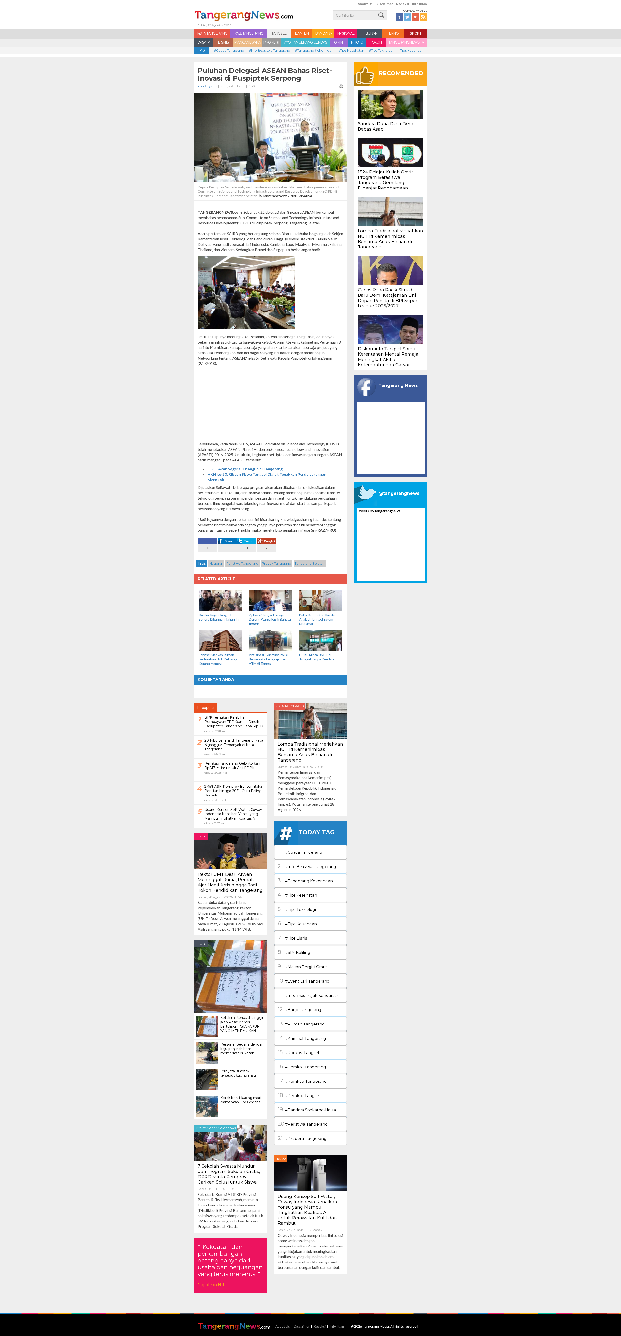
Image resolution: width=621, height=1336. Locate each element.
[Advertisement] (270, 404)
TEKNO (393, 33)
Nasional (216, 563)
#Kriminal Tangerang (302, 1038)
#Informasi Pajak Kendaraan (308, 995)
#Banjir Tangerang (299, 1009)
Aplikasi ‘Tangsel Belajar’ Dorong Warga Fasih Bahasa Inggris (270, 619)
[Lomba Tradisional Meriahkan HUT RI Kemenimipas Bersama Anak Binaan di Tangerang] (310, 720)
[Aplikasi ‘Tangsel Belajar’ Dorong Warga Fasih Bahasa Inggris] (270, 600)
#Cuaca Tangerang (229, 50)
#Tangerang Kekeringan (314, 50)
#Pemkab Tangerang (302, 1081)
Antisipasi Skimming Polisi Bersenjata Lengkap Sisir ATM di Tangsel (268, 659)
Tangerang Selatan (310, 563)
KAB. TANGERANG (248, 33)
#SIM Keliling (294, 952)
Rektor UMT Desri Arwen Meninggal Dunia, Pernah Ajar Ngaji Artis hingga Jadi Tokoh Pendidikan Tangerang (230, 882)
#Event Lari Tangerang (304, 980)
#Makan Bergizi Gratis (302, 966)
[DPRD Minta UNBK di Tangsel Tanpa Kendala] (320, 640)
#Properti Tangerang (302, 1138)
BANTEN (302, 33)
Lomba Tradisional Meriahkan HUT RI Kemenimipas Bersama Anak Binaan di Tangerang (310, 752)
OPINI (339, 42)
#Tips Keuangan (411, 50)
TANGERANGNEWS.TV (406, 42)
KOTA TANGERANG (212, 33)
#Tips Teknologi (381, 50)
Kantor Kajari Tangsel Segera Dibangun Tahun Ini (219, 617)
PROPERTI (271, 42)
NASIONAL (345, 33)
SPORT (415, 33)
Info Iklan (419, 4)
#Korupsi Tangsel (298, 1052)
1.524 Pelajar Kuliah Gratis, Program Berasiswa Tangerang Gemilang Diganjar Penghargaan (386, 180)
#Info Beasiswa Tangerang (269, 50)
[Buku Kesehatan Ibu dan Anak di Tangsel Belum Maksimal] (320, 600)
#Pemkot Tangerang (302, 1066)
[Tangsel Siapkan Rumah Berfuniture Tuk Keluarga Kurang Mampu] (220, 640)
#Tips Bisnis (292, 937)
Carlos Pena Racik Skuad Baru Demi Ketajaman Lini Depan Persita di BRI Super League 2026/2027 (387, 298)
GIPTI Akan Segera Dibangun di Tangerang (245, 469)
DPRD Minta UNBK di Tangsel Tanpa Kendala (316, 657)
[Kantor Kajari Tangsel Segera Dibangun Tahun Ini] (220, 600)
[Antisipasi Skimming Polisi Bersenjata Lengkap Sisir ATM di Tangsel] (270, 640)
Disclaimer (384, 4)
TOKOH (376, 42)
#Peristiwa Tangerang (303, 1124)
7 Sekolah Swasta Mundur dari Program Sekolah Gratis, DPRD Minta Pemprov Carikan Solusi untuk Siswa (229, 1174)
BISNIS (223, 42)
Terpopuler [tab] (206, 707)
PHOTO (357, 42)
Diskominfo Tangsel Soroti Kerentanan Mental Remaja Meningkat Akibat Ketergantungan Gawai (388, 357)
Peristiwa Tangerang (242, 563)
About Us (365, 4)
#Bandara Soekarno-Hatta (307, 1109)
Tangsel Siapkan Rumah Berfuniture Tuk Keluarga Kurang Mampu (218, 659)
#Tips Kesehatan (351, 50)
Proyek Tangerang (276, 563)
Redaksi (402, 4)
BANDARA (323, 33)
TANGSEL (278, 33)
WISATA (203, 42)
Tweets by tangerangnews (378, 510)
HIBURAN (369, 33)
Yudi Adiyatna (207, 86)
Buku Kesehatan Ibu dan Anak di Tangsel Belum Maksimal (317, 619)
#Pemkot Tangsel (299, 1095)
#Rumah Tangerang (301, 1023)
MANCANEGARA (247, 42)
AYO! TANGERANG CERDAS (305, 42)
